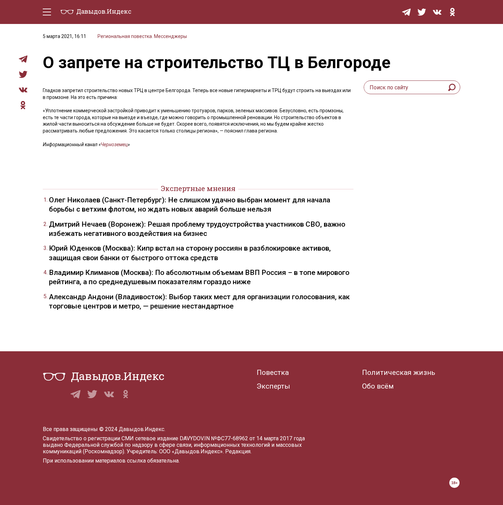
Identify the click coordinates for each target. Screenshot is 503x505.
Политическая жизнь (398, 372)
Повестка (273, 372)
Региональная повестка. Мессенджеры (142, 36)
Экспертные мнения (198, 188)
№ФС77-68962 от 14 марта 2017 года (258, 438)
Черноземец (114, 144)
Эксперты (273, 386)
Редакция (237, 451)
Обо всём (378, 386)
